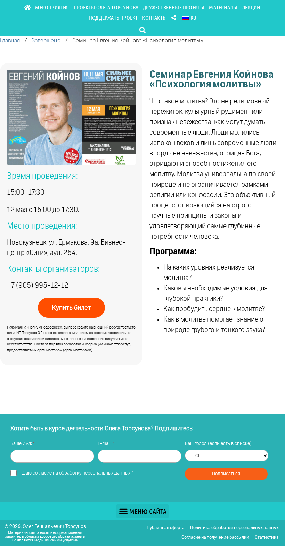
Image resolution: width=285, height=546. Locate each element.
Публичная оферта (166, 528)
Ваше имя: (21, 443)
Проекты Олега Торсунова (106, 7)
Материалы (223, 7)
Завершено (46, 41)
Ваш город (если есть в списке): (219, 443)
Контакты (154, 17)
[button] (142, 30)
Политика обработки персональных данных (234, 528)
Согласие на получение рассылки (215, 537)
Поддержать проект (113, 17)
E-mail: (105, 443)
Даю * (77, 473)
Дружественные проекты (173, 7)
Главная (10, 41)
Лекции (251, 7)
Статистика (267, 537)
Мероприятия (52, 7)
